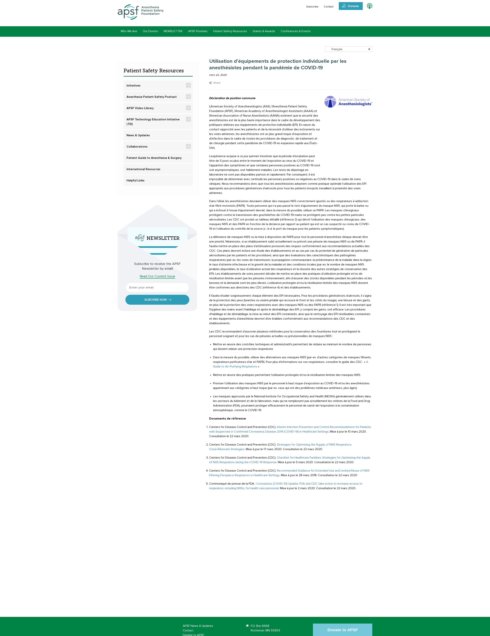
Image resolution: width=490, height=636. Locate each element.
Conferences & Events (296, 31)
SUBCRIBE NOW (156, 299)
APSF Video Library (140, 108)
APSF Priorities (197, 31)
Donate (353, 6)
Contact (328, 6)
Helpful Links (136, 180)
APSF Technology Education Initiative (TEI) (153, 122)
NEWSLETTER (173, 31)
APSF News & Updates (198, 625)
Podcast (368, 6)
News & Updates (138, 135)
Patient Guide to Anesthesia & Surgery (154, 157)
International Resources (143, 169)
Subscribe (312, 6)
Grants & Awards (264, 31)
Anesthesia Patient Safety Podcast (152, 96)
